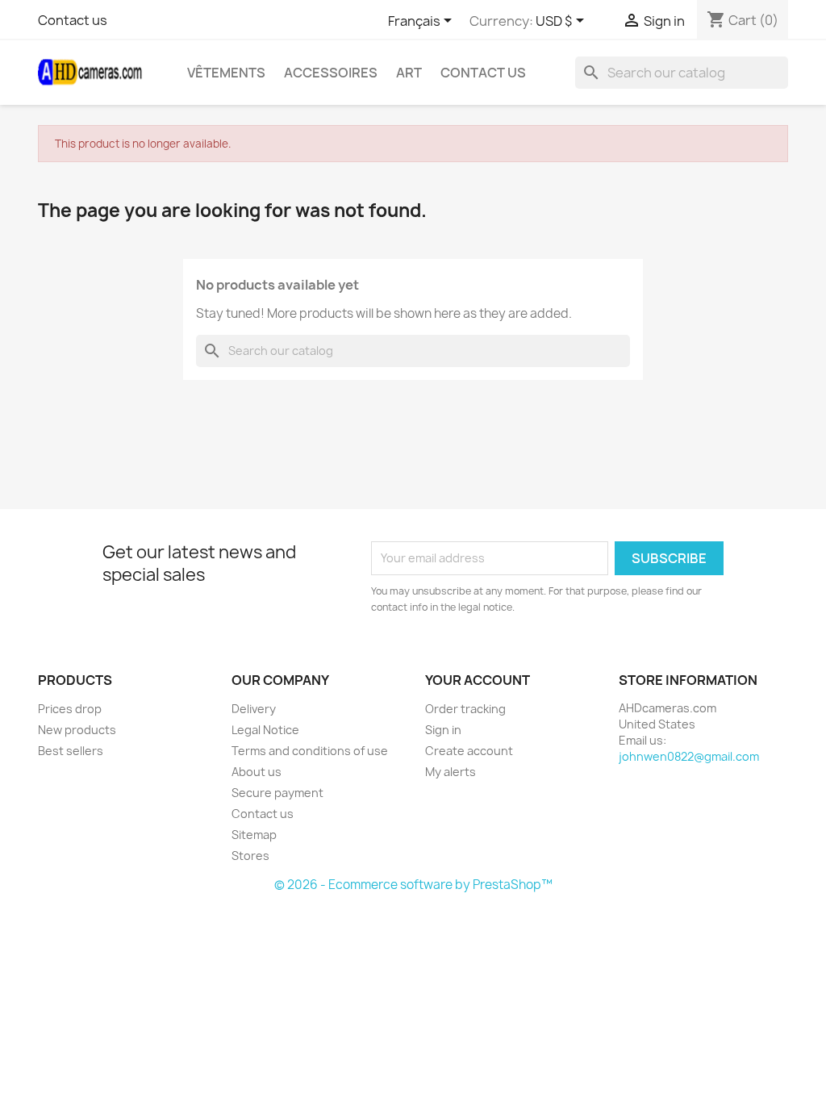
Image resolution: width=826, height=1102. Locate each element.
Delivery (254, 708)
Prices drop (70, 708)
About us (257, 771)
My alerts (450, 771)
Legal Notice (265, 729)
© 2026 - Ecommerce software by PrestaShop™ (413, 884)
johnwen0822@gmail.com (689, 756)
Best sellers (70, 750)
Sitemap (254, 834)
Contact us (72, 20)
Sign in (443, 729)
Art (409, 72)
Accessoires (331, 72)
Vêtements (226, 72)
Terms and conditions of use (310, 750)
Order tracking (465, 708)
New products (77, 729)
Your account (477, 680)
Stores (250, 855)
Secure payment (277, 792)
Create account (469, 750)
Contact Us (483, 72)
